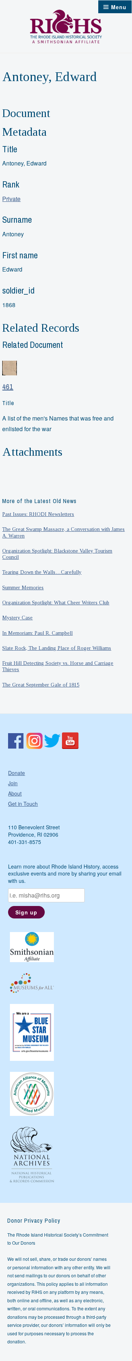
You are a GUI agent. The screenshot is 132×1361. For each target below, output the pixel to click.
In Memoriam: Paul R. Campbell (37, 633)
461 (7, 387)
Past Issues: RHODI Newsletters (38, 514)
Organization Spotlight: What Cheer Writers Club (55, 602)
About (15, 793)
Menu (118, 7)
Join (13, 783)
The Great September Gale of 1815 (40, 685)
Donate (16, 772)
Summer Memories (23, 587)
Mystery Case (17, 618)
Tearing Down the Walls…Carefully (41, 572)
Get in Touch (23, 803)
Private (11, 198)
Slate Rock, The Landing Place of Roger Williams (56, 648)
